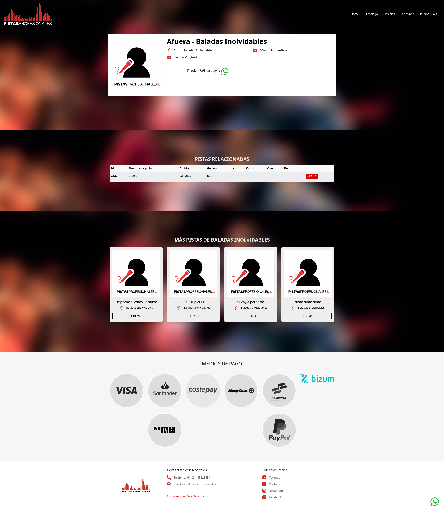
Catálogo (372, 14)
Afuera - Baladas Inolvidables (217, 41)
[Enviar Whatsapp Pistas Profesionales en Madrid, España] (224, 71)
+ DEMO (312, 176)
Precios (390, 14)
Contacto (408, 14)
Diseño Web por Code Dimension (186, 496)
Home (355, 14)
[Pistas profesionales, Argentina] (27, 14)
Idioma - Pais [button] (429, 14)
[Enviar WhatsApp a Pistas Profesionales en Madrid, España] (434, 501)
